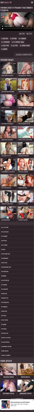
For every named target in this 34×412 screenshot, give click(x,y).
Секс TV (5, 2)
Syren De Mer (25, 45)
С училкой (6, 42)
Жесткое (5, 38)
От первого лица (18, 42)
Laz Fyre (15, 45)
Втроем (14, 38)
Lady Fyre (6, 45)
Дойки (5, 49)
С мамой (23, 38)
